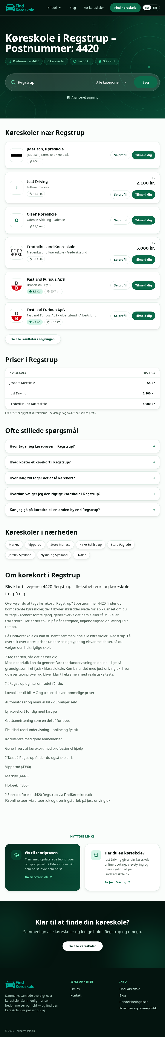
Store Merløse (60, 544)
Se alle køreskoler (82, 946)
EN (155, 7)
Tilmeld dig (143, 155)
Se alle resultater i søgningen (33, 339)
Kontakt (75, 995)
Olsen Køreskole (42, 214)
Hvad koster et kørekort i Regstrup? (82, 462)
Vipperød (34, 544)
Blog (73, 8)
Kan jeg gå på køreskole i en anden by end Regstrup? (82, 510)
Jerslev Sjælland (20, 555)
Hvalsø (81, 555)
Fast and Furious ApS (46, 279)
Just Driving (37, 181)
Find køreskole (125, 8)
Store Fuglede (121, 544)
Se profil (120, 155)
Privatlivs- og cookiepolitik (138, 1008)
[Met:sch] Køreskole (45, 149)
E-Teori (52, 8)
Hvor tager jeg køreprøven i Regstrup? (82, 446)
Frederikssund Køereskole (51, 246)
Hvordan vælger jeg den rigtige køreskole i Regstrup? (82, 494)
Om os (75, 989)
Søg (146, 82)
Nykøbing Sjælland (54, 555)
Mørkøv (14, 544)
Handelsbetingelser (133, 1002)
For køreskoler (94, 8)
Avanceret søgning (85, 97)
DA (147, 7)
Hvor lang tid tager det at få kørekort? (82, 478)
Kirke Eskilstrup (90, 544)
